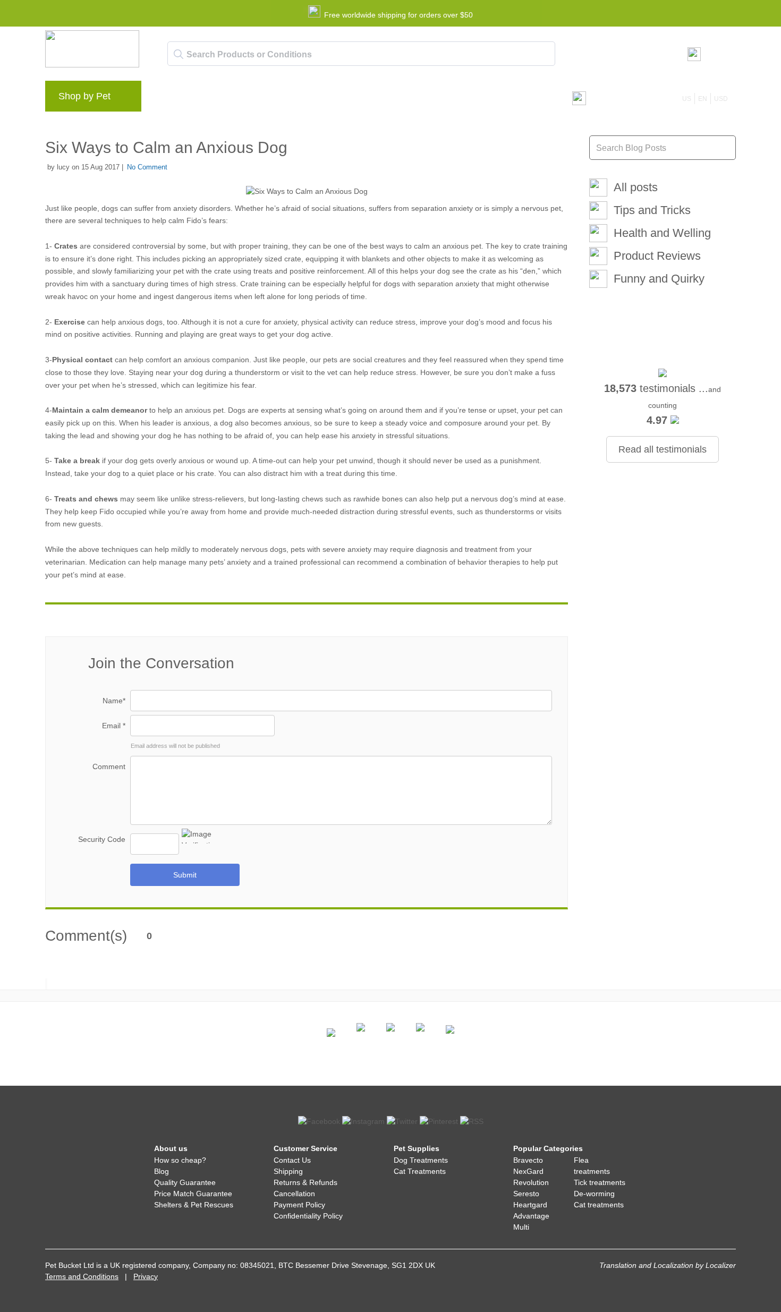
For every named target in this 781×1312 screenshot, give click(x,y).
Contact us (366, 99)
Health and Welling (662, 233)
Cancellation (294, 1193)
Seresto (526, 1193)
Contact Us (292, 1160)
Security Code (101, 839)
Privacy (145, 1276)
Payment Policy (299, 1204)
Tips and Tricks (652, 210)
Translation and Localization (646, 1265)
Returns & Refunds (305, 1182)
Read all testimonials (662, 449)
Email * (113, 725)
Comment (108, 766)
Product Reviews (657, 255)
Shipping (288, 1171)
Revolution (531, 1182)
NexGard (528, 1171)
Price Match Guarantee (193, 1193)
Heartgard (530, 1204)
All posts (636, 187)
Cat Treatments (420, 1171)
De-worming (594, 1193)
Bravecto (528, 1160)
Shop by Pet (84, 96)
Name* (114, 700)
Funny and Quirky (659, 278)
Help (322, 99)
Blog (209, 99)
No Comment (147, 167)
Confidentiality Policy (308, 1216)
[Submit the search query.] (178, 54)
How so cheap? (180, 1160)
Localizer (721, 1265)
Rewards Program (265, 99)
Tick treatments (599, 1182)
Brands (172, 99)
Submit (185, 875)
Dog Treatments (421, 1160)
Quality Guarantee (185, 1182)
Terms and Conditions (81, 1276)
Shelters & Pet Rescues (193, 1204)
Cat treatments (599, 1204)
